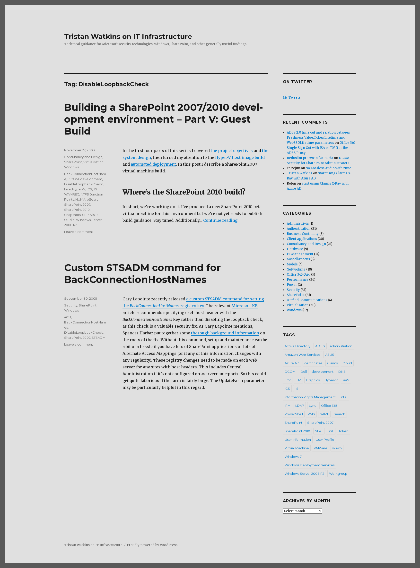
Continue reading (220, 220)
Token (343, 431)
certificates (313, 363)
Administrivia (298, 223)
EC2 (288, 380)
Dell (303, 371)
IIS (296, 388)
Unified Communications (307, 300)
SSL (331, 431)
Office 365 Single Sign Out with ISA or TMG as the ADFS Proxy (321, 148)
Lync (312, 405)
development (91, 179)
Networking (296, 269)
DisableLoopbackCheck (83, 184)
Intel (344, 397)
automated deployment (153, 164)
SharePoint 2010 (77, 210)
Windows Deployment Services (309, 465)
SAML (324, 414)
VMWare (320, 448)
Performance (297, 280)
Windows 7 (293, 456)
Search (339, 414)
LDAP (299, 405)
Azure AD (292, 363)
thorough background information (225, 333)
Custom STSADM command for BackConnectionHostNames (142, 273)
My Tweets (291, 97)
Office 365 (329, 405)
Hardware (295, 249)
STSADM (98, 337)
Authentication (298, 229)
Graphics (313, 380)
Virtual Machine (297, 448)
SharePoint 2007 (77, 204)
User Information (298, 439)
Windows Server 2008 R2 (304, 473)
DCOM (73, 179)
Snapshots (72, 215)
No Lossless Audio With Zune (328, 168)
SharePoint (73, 162)
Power (292, 285)
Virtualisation (93, 162)
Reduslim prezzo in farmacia (310, 158)
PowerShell (294, 414)
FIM (298, 380)
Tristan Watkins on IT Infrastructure (128, 36)
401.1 (67, 317)
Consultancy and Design (83, 157)
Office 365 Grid (298, 274)
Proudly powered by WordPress (152, 545)
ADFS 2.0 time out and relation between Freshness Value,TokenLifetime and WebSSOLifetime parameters (318, 137)
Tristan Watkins (299, 173)
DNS (342, 371)
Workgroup (338, 473)
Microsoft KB (245, 305)
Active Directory (297, 346)
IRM (287, 405)
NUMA (80, 199)
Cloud (347, 363)
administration (341, 346)
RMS (311, 414)
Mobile (292, 264)
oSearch (93, 199)
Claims (332, 363)
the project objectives (232, 150)
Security (70, 305)
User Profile (325, 439)
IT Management (300, 254)
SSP (85, 215)
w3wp (337, 448)
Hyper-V (78, 189)
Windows (71, 167)
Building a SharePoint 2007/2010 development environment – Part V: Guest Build (163, 119)
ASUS (329, 354)
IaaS (345, 380)
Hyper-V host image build (240, 157)
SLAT (319, 431)
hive (67, 189)
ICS (89, 189)
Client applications (302, 239)
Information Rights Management (310, 397)
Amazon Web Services (302, 354)
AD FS (320, 346)
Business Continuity (303, 234)
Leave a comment (78, 232)
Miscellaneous (298, 259)
